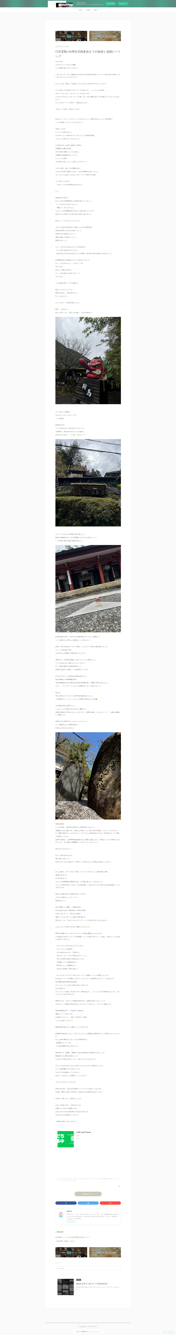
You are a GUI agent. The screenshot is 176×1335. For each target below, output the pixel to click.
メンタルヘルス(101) (68, 1178)
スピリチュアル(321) (78, 1178)
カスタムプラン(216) (88, 1178)
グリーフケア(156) (98, 1178)
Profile (88, 10)
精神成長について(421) (108, 1178)
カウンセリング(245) (71, 1180)
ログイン (123, 4)
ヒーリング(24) (58, 1178)
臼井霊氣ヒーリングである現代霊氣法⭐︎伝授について (72, 1237)
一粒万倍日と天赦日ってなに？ (65, 1241)
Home (80, 10)
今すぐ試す (110, 3)
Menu (95, 10)
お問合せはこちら (88, 1194)
